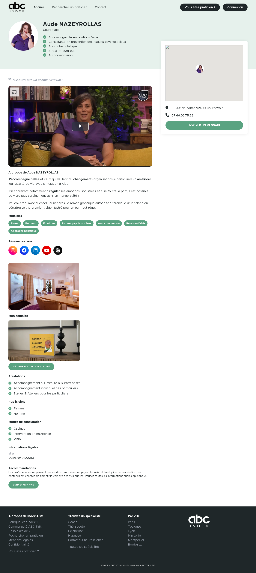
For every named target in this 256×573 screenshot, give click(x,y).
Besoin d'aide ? (19, 531)
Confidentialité (18, 544)
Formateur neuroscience (85, 540)
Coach (72, 522)
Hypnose (74, 535)
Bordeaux (135, 544)
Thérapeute (76, 526)
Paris (131, 522)
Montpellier (136, 540)
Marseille (134, 535)
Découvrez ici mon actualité (31, 366)
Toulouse (134, 526)
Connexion (235, 7)
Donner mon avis (23, 484)
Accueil (39, 7)
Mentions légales (20, 540)
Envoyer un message (204, 125)
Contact (100, 7)
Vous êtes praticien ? (200, 7)
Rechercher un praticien (69, 7)
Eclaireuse (75, 531)
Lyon (131, 531)
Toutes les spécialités (84, 546)
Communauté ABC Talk (25, 526)
